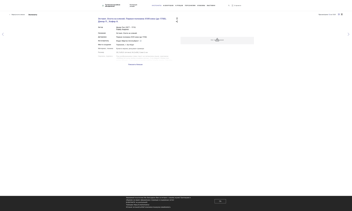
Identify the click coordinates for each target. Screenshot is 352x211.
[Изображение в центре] (341, 14)
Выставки (211, 5)
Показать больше (135, 64)
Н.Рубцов (179, 5)
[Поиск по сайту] (229, 5)
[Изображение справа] (338, 14)
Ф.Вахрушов (168, 5)
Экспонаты (156, 5)
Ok (220, 201)
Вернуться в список (18, 14)
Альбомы (201, 5)
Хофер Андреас (122, 29)
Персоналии (190, 5)
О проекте (237, 5)
